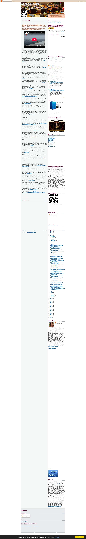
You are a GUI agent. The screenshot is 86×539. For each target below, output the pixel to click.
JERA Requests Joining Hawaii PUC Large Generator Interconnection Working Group (56, 68)
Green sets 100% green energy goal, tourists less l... (57, 274)
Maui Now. (44, 165)
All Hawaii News (30, 4)
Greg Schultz (51, 140)
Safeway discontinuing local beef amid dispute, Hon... (56, 263)
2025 (51, 232)
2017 (51, 305)
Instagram (59, 22)
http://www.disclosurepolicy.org (54, 506)
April (52, 292)
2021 (51, 299)
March (52, 293)
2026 (51, 231)
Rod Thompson (51, 136)
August (52, 241)
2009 (51, 315)
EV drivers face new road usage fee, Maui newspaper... (57, 252)
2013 (51, 310)
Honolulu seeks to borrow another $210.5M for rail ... (57, 261)
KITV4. (44, 67)
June (52, 244)
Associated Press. (31, 54)
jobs (40, 192)
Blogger (62, 31)
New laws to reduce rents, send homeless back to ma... (56, 259)
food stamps (32, 192)
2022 (51, 298)
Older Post (45, 230)
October (52, 239)
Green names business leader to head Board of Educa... (56, 287)
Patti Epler (50, 145)
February (52, 295)
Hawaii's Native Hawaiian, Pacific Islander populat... (56, 257)
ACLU (26, 192)
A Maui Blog (52, 89)
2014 (51, 309)
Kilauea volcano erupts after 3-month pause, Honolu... (57, 280)
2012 (51, 311)
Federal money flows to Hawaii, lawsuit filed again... (56, 250)
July (52, 243)
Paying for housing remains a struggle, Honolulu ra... (56, 248)
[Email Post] (37, 191)
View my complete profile (53, 346)
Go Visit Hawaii (53, 81)
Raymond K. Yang (51, 146)
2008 (51, 317)
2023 (51, 235)
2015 (51, 307)
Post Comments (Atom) (31, 232)
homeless (37, 192)
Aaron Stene (50, 137)
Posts (51, 214)
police (23, 193)
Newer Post (24, 230)
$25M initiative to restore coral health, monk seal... (56, 272)
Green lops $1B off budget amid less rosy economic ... (57, 270)
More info (57, 537)
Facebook (50, 22)
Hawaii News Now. (33, 96)
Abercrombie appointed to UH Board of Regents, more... (57, 289)
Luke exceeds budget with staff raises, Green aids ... (56, 278)
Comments (52, 216)
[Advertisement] (56, 46)
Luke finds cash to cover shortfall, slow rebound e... (57, 265)
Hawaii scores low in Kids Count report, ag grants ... (56, 276)
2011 (51, 313)
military (43, 192)
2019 (51, 302)
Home (34, 230)
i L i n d (51, 74)
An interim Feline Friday (54, 75)
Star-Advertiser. (31, 109)
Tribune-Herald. (42, 123)
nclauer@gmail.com (58, 483)
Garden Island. (29, 173)
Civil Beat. (44, 82)
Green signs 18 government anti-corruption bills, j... (56, 254)
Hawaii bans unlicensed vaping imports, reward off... (56, 282)
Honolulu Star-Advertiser (54, 58)
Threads (54, 22)
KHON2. (36, 109)
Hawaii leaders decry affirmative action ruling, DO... (56, 246)
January (52, 296)
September (53, 240)
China (28, 192)
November (53, 237)
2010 (51, 314)
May (52, 291)
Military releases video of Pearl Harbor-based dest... (56, 285)
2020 (51, 301)
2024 (51, 234)
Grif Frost (50, 141)
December (53, 236)
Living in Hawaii (51, 142)
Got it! (79, 537)
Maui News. (26, 152)
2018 (51, 303)
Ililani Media (52, 65)
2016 (51, 306)
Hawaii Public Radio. (26, 96)
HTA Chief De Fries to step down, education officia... (56, 267)
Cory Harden (50, 139)
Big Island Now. (32, 124)
